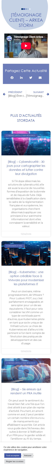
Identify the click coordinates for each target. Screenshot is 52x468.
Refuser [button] (27, 455)
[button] (12, 77)
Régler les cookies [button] (14, 461)
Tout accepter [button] (12, 455)
